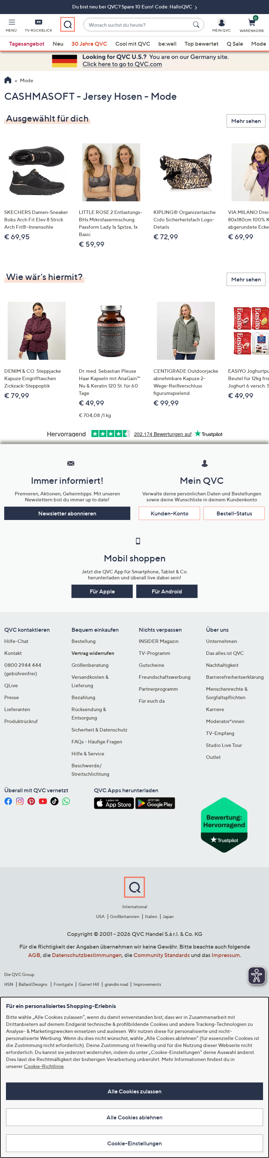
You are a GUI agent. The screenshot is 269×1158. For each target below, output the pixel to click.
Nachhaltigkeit (222, 665)
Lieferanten (17, 709)
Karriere (215, 709)
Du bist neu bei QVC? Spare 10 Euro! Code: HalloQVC (132, 6)
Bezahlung (83, 697)
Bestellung (83, 641)
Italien (151, 916)
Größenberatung (90, 665)
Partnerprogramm (158, 689)
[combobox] (137, 24)
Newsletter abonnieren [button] (67, 513)
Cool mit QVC (132, 43)
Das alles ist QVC (225, 653)
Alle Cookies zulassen (134, 1091)
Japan (168, 916)
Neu (58, 43)
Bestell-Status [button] (234, 513)
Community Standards (161, 954)
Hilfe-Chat (16, 641)
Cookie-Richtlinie (44, 1066)
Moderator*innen (225, 721)
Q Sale (235, 43)
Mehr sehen (246, 120)
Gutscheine (151, 665)
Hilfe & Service (87, 753)
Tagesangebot (26, 43)
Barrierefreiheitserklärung (235, 677)
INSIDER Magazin (159, 641)
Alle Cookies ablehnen (134, 1117)
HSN (8, 984)
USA (100, 916)
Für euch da (152, 701)
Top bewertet (202, 43)
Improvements (147, 984)
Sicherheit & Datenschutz (99, 730)
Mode (258, 43)
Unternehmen (221, 641)
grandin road (116, 984)
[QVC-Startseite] (8, 81)
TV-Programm (154, 653)
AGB (34, 954)
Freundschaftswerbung (165, 677)
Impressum (226, 954)
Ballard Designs (33, 984)
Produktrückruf (21, 721)
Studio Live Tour (224, 745)
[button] (11, 26)
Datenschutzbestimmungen (87, 954)
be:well (167, 43)
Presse (11, 697)
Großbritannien (124, 916)
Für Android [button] (167, 591)
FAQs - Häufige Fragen (96, 741)
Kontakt (13, 653)
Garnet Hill (88, 984)
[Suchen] (197, 24)
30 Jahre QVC (89, 43)
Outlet (213, 757)
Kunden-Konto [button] (169, 513)
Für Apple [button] (102, 591)
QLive (11, 685)
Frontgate (63, 984)
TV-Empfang (220, 733)
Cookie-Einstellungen (134, 1143)
